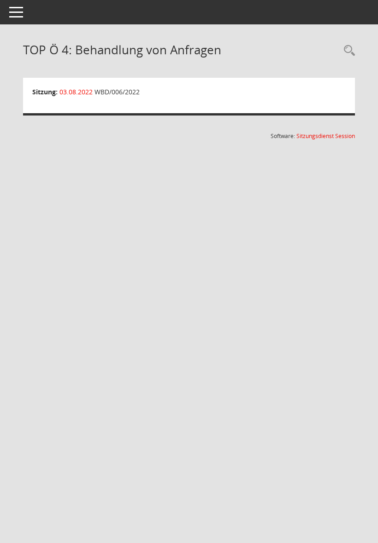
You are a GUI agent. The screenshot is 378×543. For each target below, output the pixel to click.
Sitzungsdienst (325, 136)
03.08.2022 (76, 91)
